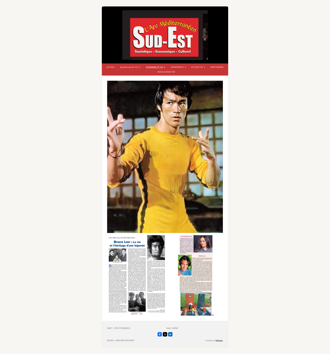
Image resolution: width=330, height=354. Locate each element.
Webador (219, 340)
